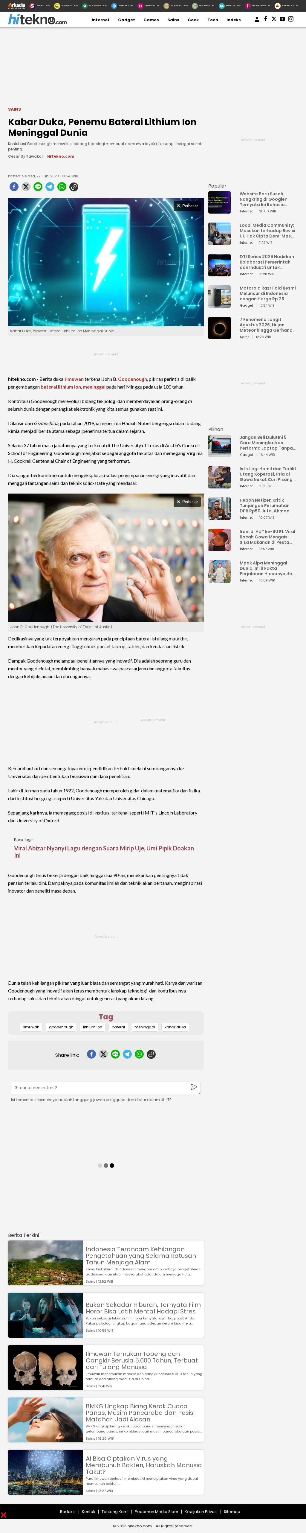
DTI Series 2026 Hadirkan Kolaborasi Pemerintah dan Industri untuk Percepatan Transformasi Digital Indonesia (267, 262)
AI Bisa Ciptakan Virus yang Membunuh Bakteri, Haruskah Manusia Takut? (144, 1465)
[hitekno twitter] (274, 20)
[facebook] (14, 188)
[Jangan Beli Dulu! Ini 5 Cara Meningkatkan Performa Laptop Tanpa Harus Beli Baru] (219, 454)
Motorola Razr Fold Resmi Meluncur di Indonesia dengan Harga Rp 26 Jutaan (268, 293)
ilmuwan (74, 379)
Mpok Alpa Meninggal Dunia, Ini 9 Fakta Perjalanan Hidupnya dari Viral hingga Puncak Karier (267, 568)
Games (151, 20)
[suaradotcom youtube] (282, 20)
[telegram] (50, 188)
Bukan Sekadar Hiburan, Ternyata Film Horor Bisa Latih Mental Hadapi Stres (143, 1308)
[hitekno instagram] (290, 20)
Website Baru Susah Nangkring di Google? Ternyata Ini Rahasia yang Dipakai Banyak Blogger (263, 199)
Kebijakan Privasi (201, 1511)
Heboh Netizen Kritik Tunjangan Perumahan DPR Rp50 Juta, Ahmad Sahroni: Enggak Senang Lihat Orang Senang (266, 505)
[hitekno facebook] (265, 20)
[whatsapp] (62, 188)
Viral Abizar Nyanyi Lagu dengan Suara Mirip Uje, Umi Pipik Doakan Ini (104, 851)
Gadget (126, 20)
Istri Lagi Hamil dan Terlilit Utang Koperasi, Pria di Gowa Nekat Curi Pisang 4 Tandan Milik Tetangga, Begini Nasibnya (268, 474)
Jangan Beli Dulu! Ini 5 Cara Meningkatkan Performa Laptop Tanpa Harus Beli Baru (266, 443)
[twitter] (26, 188)
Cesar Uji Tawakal (25, 156)
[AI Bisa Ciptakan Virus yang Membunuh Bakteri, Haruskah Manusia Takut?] (45, 1492)
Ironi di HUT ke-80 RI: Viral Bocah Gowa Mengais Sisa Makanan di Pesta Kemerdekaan (267, 537)
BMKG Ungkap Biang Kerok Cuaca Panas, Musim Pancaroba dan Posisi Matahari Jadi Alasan (140, 1413)
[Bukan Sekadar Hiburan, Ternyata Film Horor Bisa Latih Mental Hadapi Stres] (45, 1335)
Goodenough (132, 379)
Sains (173, 20)
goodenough (61, 1027)
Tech (212, 20)
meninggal (94, 386)
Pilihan (215, 429)
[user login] (257, 22)
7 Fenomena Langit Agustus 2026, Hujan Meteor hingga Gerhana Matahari (266, 325)
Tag (106, 1017)
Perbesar (190, 206)
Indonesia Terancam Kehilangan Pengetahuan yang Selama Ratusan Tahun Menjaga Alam (141, 1256)
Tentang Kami (115, 1511)
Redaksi (68, 1511)
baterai (49, 386)
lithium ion (69, 386)
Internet (101, 20)
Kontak (88, 1511)
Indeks (234, 20)
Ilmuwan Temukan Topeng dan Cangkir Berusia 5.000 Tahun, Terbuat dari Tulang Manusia (142, 1360)
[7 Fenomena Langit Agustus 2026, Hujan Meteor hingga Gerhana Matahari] (219, 336)
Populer (217, 185)
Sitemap (232, 1511)
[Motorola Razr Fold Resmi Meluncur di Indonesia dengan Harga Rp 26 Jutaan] (219, 305)
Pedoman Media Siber (156, 1511)
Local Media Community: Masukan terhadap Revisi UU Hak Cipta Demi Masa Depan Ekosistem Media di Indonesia (267, 231)
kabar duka (175, 1027)
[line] (38, 188)
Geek (193, 20)
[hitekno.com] (37, 23)
